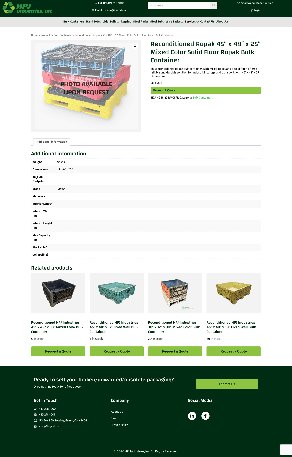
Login (257, 10)
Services (190, 21)
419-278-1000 (115, 3)
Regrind (126, 21)
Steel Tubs (157, 21)
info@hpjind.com (117, 10)
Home (34, 35)
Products (46, 35)
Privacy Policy (119, 424)
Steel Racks (140, 21)
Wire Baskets (174, 21)
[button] (197, 22)
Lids (105, 21)
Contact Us (207, 21)
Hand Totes (93, 21)
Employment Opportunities (257, 3)
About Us (222, 21)
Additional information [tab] (51, 141)
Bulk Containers (73, 21)
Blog (114, 418)
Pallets (114, 21)
